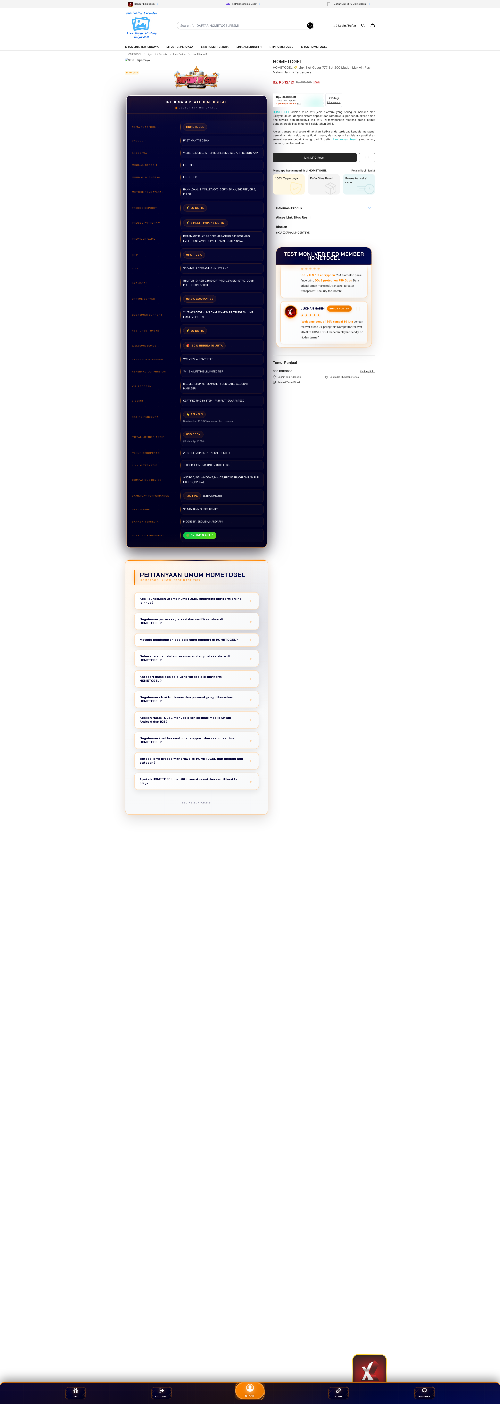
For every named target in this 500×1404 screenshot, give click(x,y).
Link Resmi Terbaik (215, 46)
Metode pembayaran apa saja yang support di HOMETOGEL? (196, 640)
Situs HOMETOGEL (314, 46)
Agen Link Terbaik (157, 54)
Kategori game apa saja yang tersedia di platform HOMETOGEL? (196, 679)
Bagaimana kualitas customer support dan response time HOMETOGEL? (196, 740)
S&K (299, 103)
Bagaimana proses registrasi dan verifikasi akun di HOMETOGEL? (196, 621)
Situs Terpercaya (179, 46)
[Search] (310, 25)
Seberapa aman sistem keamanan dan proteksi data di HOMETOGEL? (196, 658)
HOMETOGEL (134, 54)
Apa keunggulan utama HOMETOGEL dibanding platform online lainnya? (196, 601)
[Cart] (372, 25)
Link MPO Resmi (314, 157)
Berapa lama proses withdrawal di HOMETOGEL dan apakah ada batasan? (196, 761)
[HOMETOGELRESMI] (141, 25)
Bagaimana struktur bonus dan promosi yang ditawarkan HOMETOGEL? (196, 699)
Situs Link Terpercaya (142, 46)
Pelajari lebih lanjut (363, 170)
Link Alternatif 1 (249, 46)
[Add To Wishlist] (367, 157)
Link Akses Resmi (345, 139)
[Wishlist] (363, 25)
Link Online (179, 54)
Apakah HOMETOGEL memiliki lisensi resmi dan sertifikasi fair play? (196, 781)
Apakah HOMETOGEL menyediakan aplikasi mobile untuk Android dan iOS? (196, 720)
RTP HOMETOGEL (281, 46)
